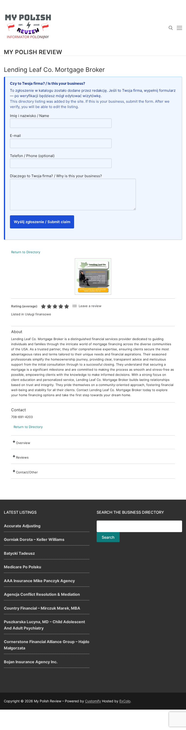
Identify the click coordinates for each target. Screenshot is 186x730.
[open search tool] (171, 28)
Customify (93, 701)
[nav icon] (179, 28)
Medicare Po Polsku (22, 566)
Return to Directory (25, 252)
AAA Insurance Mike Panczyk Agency (39, 580)
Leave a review (90, 306)
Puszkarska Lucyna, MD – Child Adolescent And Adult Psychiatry (44, 624)
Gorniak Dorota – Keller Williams (34, 539)
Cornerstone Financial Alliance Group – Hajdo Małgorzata (46, 644)
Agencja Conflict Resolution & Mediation (42, 594)
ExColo (124, 701)
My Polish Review (33, 52)
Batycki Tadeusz (19, 553)
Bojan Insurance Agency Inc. (31, 661)
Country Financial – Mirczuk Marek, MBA (42, 608)
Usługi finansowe (38, 314)
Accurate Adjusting (22, 525)
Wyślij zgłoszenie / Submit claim (42, 221)
